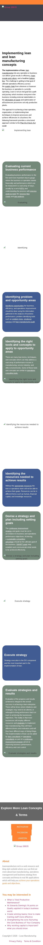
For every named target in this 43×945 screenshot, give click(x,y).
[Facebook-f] (33, 2)
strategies (21, 723)
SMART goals (21, 544)
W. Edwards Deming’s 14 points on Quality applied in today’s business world (22, 908)
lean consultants (14, 737)
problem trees (17, 319)
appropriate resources (23, 486)
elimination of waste (12, 100)
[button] (40, 12)
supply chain (10, 86)
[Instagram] (37, 2)
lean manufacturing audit (25, 322)
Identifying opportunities (14, 306)
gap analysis (19, 196)
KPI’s (22, 188)
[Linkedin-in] (41, 2)
